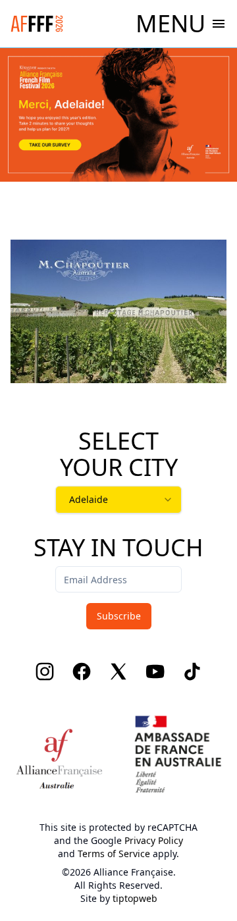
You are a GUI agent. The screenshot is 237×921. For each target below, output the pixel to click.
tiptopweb (135, 898)
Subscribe (119, 616)
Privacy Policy (153, 840)
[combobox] (118, 499)
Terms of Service (114, 853)
